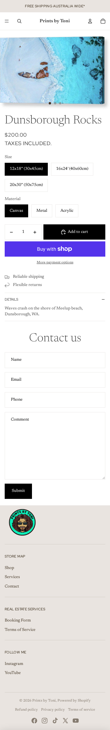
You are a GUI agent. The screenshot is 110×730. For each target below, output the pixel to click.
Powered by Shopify (74, 700)
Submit (18, 491)
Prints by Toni (44, 700)
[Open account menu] (90, 21)
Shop (9, 568)
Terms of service (81, 710)
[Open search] (19, 21)
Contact (12, 587)
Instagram (14, 664)
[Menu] (6, 21)
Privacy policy (53, 710)
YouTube (13, 673)
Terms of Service (20, 630)
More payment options (55, 262)
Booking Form (18, 621)
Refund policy (26, 710)
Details (11, 299)
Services (12, 577)
